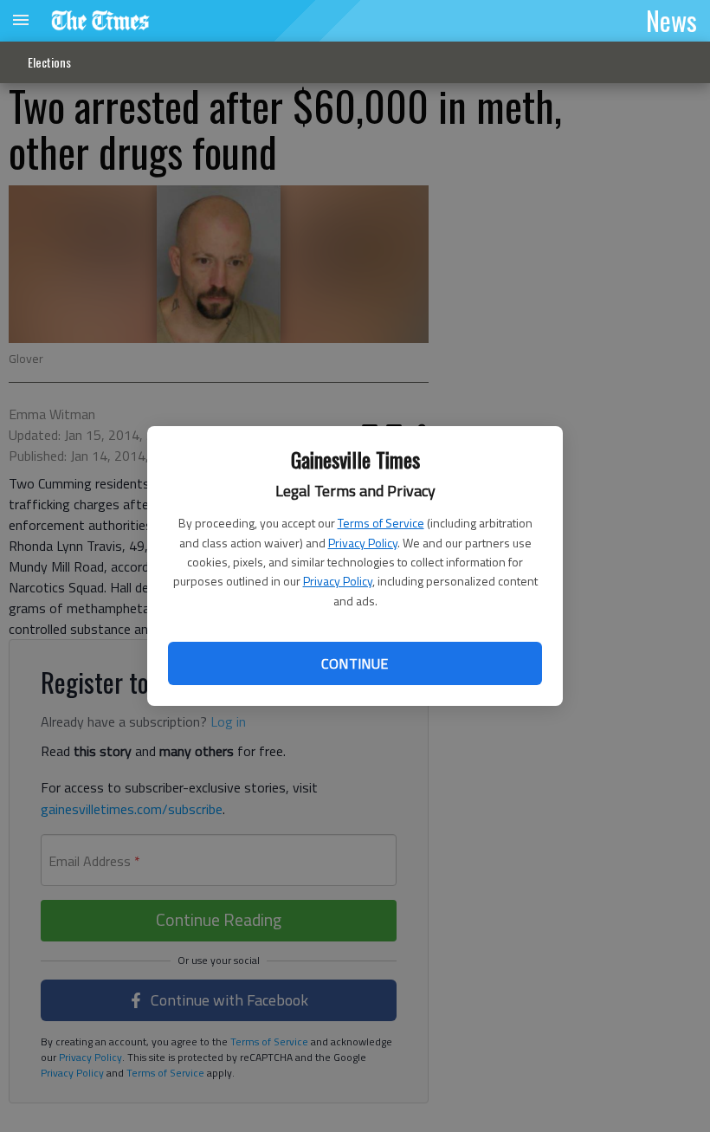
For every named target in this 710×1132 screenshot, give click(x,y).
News (671, 20)
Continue (354, 663)
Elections (49, 62)
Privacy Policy (362, 543)
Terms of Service (381, 523)
